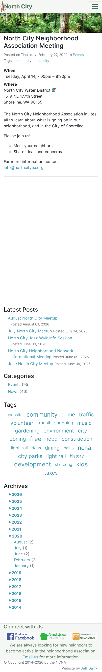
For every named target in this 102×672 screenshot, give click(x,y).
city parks (30, 456)
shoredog (63, 464)
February (25, 559)
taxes (51, 473)
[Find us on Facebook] (20, 636)
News (17, 391)
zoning (18, 439)
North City (18, 6)
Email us (30, 656)
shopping (63, 422)
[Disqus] (51, 239)
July (20, 547)
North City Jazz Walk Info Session (40, 340)
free (35, 438)
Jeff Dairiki (89, 668)
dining (52, 448)
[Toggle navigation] (95, 6)
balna (69, 447)
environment (59, 431)
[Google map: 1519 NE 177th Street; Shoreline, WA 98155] (54, 90)
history (77, 455)
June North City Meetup (49, 363)
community (22, 60)
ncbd (51, 439)
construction (77, 439)
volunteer (21, 423)
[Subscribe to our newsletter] (84, 636)
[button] (10, 494)
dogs (36, 447)
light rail (56, 456)
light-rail (19, 447)
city (46, 60)
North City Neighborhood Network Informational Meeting (48, 353)
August (24, 541)
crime (68, 414)
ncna (37, 60)
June (21, 553)
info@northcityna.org (24, 167)
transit (43, 422)
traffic (86, 414)
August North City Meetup (32, 321)
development (32, 464)
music (84, 423)
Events (78, 55)
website (15, 414)
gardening (27, 431)
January (24, 565)
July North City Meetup (48, 330)
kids (82, 464)
